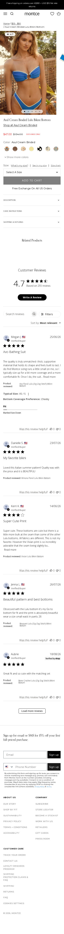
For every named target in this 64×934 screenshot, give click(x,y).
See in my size (39, 165)
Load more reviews (32, 711)
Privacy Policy (12, 821)
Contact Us (10, 861)
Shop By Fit (10, 809)
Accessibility (11, 833)
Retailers (41, 827)
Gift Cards (41, 833)
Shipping (8, 886)
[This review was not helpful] (57, 429)
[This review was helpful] (51, 429)
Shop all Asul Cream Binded (20, 125)
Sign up (54, 754)
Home (6, 23)
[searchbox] (17, 314)
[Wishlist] (52, 14)
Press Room (42, 839)
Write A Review (32, 297)
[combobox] (46, 323)
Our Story (9, 804)
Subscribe (41, 804)
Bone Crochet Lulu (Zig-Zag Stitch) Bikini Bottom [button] (36, 681)
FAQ (5, 897)
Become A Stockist (46, 815)
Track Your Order (14, 855)
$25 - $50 (16, 23)
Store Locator (44, 809)
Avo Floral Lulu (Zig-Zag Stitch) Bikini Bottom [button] (35, 384)
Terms (49, 786)
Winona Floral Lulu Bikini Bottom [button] (36, 478)
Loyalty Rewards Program (13, 867)
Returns (8, 892)
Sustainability (12, 815)
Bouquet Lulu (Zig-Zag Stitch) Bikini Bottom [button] (35, 624)
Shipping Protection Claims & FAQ (15, 877)
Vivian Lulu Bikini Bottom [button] (32, 556)
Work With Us (44, 821)
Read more (49, 376)
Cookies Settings (13, 903)
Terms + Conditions (15, 827)
